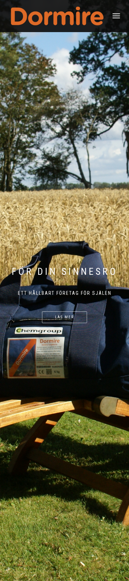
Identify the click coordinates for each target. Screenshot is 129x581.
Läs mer (64, 317)
